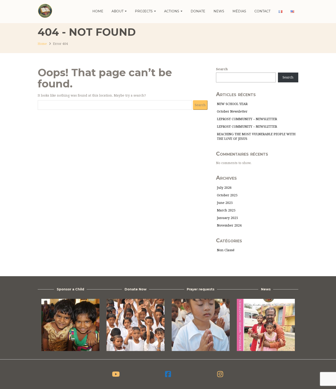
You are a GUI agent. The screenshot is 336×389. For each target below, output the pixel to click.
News (218, 11)
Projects (144, 11)
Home (97, 11)
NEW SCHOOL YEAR (232, 104)
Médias (239, 11)
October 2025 (227, 195)
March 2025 (226, 210)
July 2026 (224, 187)
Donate (198, 11)
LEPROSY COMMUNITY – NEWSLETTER (247, 119)
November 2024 (229, 225)
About (118, 11)
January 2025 (227, 218)
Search (222, 69)
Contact (262, 11)
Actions (172, 11)
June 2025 (225, 203)
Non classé (226, 250)
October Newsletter (232, 111)
